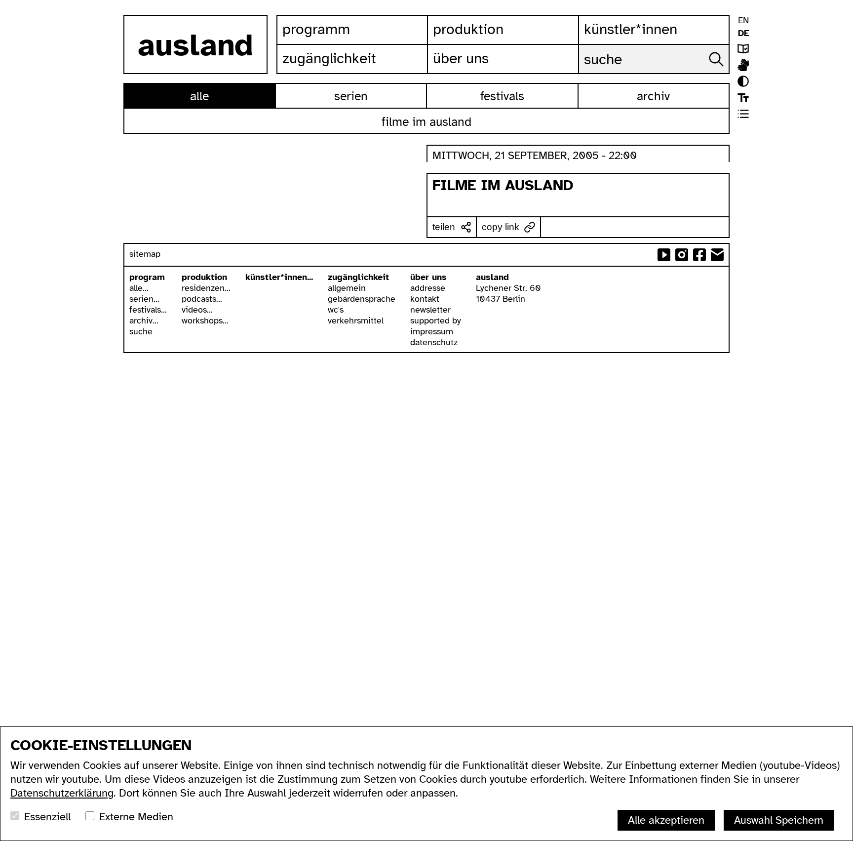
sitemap (144, 253)
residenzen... (206, 287)
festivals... (148, 309)
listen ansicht (743, 114)
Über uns (461, 58)
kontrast (743, 81)
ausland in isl (743, 65)
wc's (336, 309)
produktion (204, 277)
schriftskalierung (743, 97)
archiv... (143, 320)
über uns (428, 277)
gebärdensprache (361, 298)
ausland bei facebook (699, 254)
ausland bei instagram (681, 254)
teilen (443, 227)
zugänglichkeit (358, 277)
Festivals (502, 96)
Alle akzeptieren (666, 820)
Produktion (468, 29)
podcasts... (202, 298)
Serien (351, 96)
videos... (197, 309)
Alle (199, 96)
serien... (144, 298)
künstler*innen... (279, 277)
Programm (316, 29)
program (147, 277)
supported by (435, 320)
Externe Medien (136, 816)
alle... (139, 287)
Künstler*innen (630, 29)
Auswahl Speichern (778, 820)
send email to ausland (717, 254)
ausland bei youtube (664, 254)
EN (743, 20)
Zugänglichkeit (329, 58)
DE (743, 33)
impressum (431, 331)
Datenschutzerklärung (62, 793)
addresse (427, 287)
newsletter (430, 309)
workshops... (205, 320)
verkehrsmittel (356, 320)
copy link (500, 227)
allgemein (347, 287)
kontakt (424, 298)
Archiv (653, 96)
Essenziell (47, 816)
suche (141, 331)
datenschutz (434, 342)
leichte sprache (743, 48)
